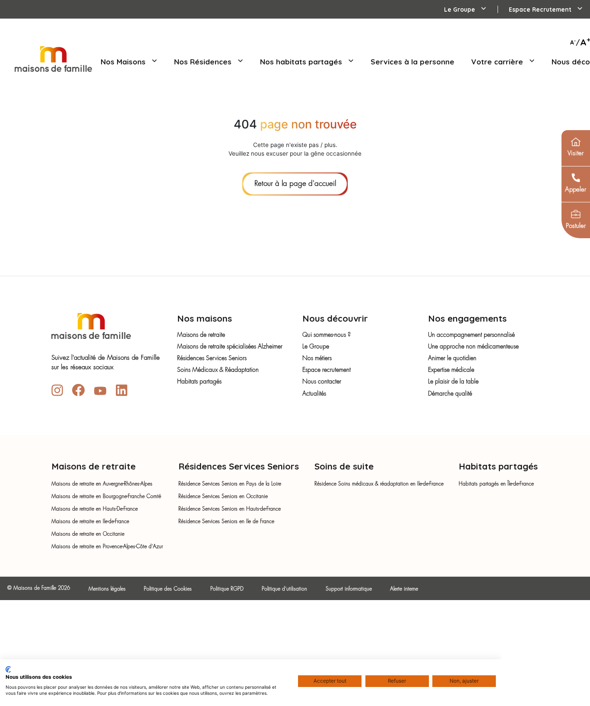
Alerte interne (404, 589)
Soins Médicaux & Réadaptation (218, 370)
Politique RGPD (227, 589)
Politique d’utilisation (284, 589)
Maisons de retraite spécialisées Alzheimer (229, 347)
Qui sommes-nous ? (326, 335)
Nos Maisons (124, 61)
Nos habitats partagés (302, 61)
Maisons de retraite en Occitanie (87, 534)
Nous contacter (321, 382)
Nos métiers (317, 358)
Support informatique (349, 589)
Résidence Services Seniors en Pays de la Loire (229, 484)
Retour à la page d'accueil (295, 184)
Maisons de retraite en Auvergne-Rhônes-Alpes (101, 484)
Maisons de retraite (201, 335)
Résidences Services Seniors (212, 358)
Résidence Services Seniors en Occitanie (223, 496)
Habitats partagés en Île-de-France (496, 484)
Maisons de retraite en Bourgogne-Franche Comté (106, 496)
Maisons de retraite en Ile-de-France (90, 521)
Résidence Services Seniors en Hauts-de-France (229, 509)
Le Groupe (460, 9)
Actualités (314, 394)
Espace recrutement (326, 370)
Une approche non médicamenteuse (473, 347)
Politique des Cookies (168, 589)
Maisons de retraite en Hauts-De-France (94, 509)
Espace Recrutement (541, 9)
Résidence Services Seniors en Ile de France (226, 521)
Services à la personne (412, 61)
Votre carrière (498, 61)
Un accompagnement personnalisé (471, 335)
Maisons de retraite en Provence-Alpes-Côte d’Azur (107, 546)
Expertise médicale (451, 370)
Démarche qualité (450, 394)
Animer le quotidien (452, 358)
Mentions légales (107, 589)
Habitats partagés (199, 382)
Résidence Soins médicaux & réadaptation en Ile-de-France (379, 484)
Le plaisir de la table (453, 382)
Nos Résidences (204, 61)
